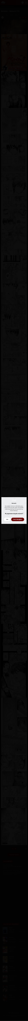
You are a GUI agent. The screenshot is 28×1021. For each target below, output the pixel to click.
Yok (7, 519)
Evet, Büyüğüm (17, 519)
